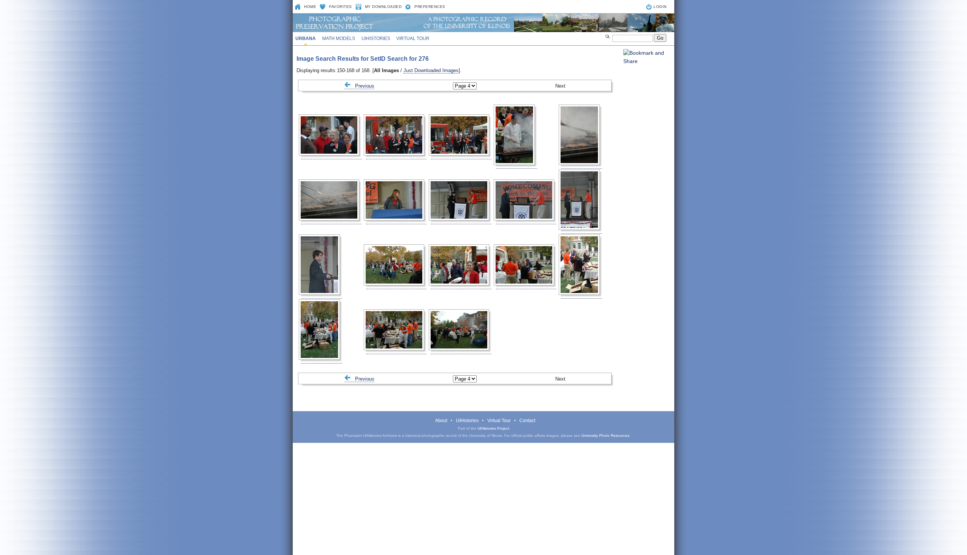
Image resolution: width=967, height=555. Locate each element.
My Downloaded (383, 7)
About (441, 420)
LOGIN (660, 7)
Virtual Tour (412, 38)
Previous (362, 86)
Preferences (429, 7)
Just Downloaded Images (431, 70)
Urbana (305, 38)
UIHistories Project (493, 428)
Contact (527, 420)
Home (310, 7)
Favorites (340, 7)
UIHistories (375, 38)
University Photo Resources (605, 435)
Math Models (338, 38)
